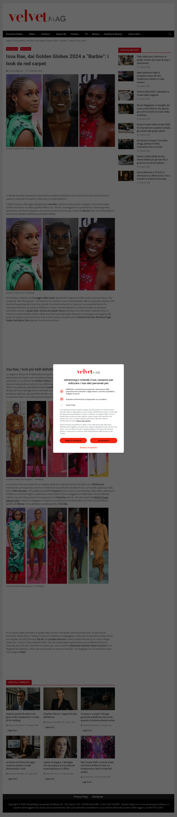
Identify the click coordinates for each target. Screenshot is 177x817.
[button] (88, 405)
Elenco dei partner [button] (83, 421)
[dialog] (88, 408)
